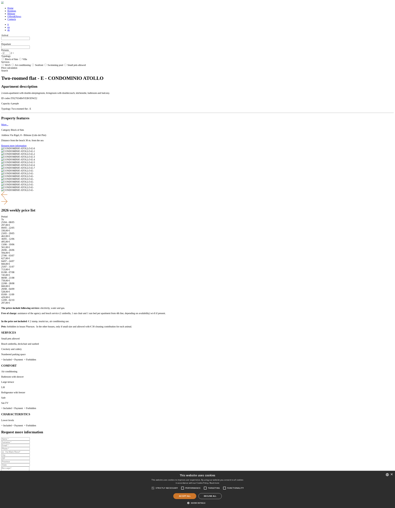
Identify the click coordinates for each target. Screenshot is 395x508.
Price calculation (9, 68)
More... (4, 124)
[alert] (197, 489)
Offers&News (14, 16)
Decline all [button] (210, 496)
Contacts (11, 19)
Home (10, 8)
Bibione (11, 13)
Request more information (14, 145)
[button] (197, 502)
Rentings (11, 11)
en (8, 27)
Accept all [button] (185, 496)
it (8, 24)
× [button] (391, 474)
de (8, 30)
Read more (214, 483)
